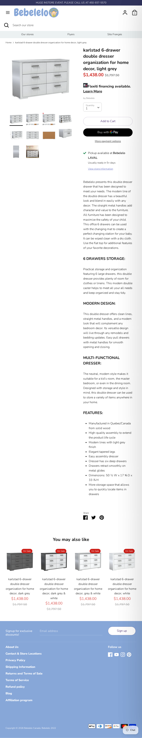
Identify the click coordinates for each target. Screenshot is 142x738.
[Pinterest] (129, 654)
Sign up (122, 631)
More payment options (108, 141)
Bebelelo (90, 98)
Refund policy (15, 687)
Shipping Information (20, 667)
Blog (9, 693)
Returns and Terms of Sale (24, 674)
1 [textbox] (87, 108)
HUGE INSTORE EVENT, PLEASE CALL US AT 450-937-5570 (71, 2)
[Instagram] (123, 654)
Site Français (114, 34)
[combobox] (92, 107)
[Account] (125, 11)
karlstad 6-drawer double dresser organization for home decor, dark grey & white (54, 588)
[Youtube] (116, 654)
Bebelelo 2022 (49, 728)
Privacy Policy (15, 660)
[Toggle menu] (8, 12)
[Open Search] (6, 25)
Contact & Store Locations (24, 654)
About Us (12, 647)
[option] (27, 34)
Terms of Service (17, 680)
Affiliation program (19, 700)
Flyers (71, 34)
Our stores (27, 34)
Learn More (92, 91)
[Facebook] (110, 654)
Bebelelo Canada (32, 728)
